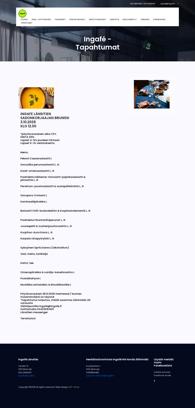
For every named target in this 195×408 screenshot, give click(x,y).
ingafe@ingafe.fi (167, 3)
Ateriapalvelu (159, 19)
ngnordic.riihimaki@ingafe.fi (100, 375)
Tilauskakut (60, 19)
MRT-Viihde (73, 387)
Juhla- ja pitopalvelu (41, 19)
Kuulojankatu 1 (130, 19)
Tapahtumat (26, 23)
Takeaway (144, 19)
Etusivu (24, 19)
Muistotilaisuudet (97, 19)
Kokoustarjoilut (77, 19)
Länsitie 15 (114, 19)
